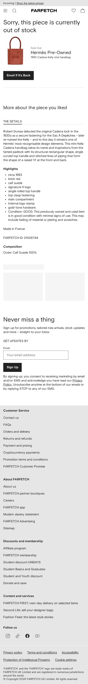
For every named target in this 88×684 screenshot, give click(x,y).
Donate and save (14, 583)
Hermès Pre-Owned (51, 52)
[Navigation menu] (5, 10)
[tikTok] (17, 635)
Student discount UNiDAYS (22, 562)
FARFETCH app (14, 507)
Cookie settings (66, 659)
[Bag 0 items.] (82, 10)
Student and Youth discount (23, 576)
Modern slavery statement (21, 514)
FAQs (7, 424)
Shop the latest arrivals (30, 3)
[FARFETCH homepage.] (44, 10)
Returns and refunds (17, 438)
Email (6, 348)
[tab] (13, 119)
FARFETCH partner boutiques (23, 493)
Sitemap (9, 528)
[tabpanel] (44, 192)
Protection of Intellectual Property (26, 659)
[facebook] (27, 635)
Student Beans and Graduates (24, 569)
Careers (8, 500)
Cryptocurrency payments (21, 452)
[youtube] (37, 635)
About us (9, 486)
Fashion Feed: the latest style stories (28, 617)
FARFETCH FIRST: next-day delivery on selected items (40, 603)
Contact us (11, 417)
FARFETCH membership (19, 555)
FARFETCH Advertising (19, 521)
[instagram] (7, 635)
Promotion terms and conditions (25, 459)
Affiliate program (14, 548)
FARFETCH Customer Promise (24, 466)
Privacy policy (12, 652)
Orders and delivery (16, 431)
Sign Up (12, 367)
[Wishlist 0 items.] (73, 10)
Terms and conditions (42, 652)
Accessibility (70, 652)
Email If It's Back (18, 75)
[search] (14, 10)
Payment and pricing (17, 445)
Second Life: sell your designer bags (28, 610)
